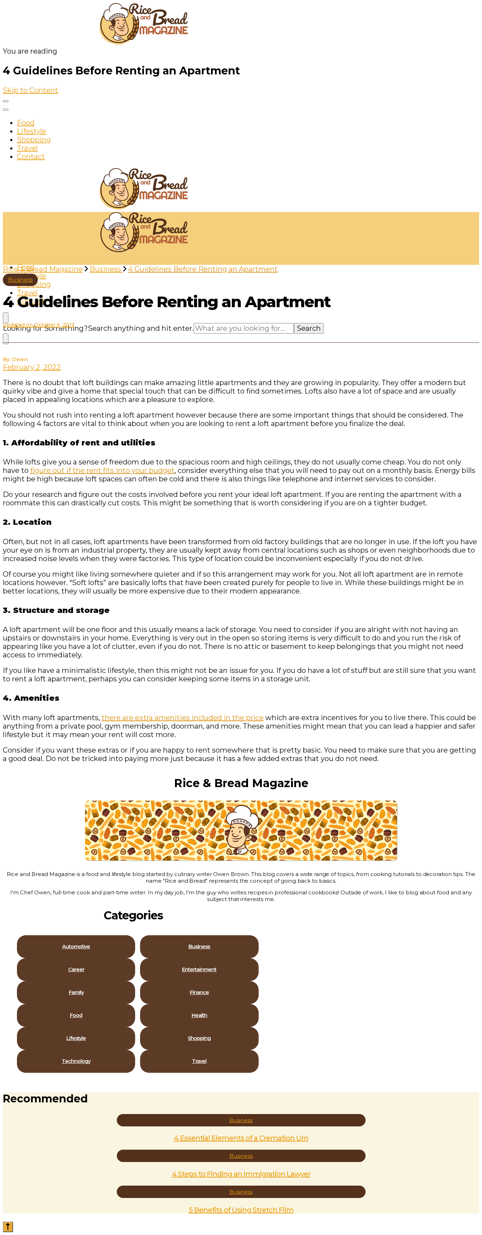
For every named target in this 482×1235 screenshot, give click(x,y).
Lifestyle (31, 131)
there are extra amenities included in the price (183, 717)
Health (199, 1015)
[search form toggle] (5, 317)
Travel (27, 148)
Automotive (76, 946)
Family (76, 992)
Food (26, 122)
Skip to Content (30, 90)
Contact (31, 156)
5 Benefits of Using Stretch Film (241, 1209)
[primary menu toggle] (5, 101)
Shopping (34, 139)
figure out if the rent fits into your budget (102, 470)
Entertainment (199, 969)
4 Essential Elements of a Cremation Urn (241, 1138)
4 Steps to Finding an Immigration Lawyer (241, 1174)
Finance (199, 992)
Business (20, 279)
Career (76, 969)
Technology (76, 1061)
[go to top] (8, 1227)
